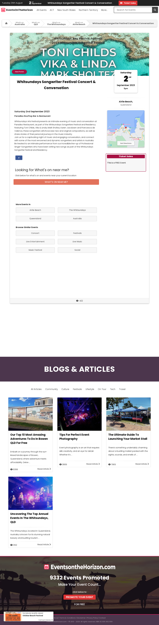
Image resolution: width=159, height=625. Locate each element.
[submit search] (155, 10)
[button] (18, 158)
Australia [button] (77, 218)
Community (51, 389)
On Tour (102, 389)
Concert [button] (35, 233)
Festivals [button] (77, 233)
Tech (112, 389)
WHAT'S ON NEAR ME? (56, 182)
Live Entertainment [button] (35, 241)
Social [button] (77, 250)
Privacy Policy (92, 618)
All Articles (36, 389)
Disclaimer (81, 618)
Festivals (77, 389)
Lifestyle (90, 389)
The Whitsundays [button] (77, 210)
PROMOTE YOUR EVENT (79, 597)
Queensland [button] (35, 218)
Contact (102, 618)
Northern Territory (88, 10)
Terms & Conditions (68, 618)
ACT (52, 10)
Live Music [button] (77, 241)
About (56, 618)
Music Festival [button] (35, 250)
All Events (42, 10)
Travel (122, 389)
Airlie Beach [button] (35, 210)
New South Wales (66, 10)
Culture (65, 389)
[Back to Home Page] (5, 23)
